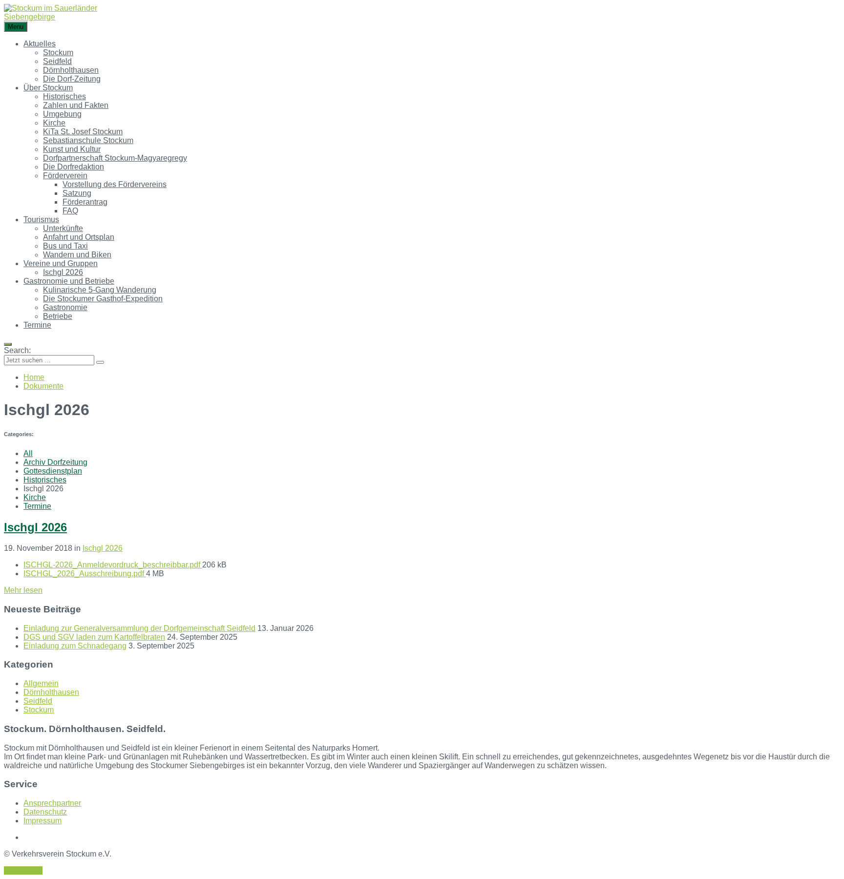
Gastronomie (65, 307)
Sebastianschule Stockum (88, 140)
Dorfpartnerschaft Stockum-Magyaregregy (115, 158)
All (28, 453)
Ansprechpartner (52, 803)
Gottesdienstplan (52, 471)
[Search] (100, 362)
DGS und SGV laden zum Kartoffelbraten (94, 637)
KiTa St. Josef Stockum (83, 131)
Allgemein (41, 683)
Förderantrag (85, 202)
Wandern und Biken (77, 255)
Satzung (77, 193)
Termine (37, 325)
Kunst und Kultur (72, 149)
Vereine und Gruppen (60, 263)
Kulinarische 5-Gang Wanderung (99, 290)
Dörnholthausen (71, 70)
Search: (17, 350)
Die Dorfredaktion (73, 167)
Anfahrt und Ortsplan (78, 237)
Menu (15, 26)
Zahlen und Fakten (75, 105)
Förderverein (65, 175)
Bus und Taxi (65, 246)
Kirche (54, 123)
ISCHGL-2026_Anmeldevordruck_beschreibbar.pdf (112, 565)
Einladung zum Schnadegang (75, 646)
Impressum (42, 820)
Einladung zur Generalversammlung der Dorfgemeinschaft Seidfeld (139, 628)
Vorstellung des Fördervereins (115, 184)
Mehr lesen (23, 590)
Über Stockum (48, 88)
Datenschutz (45, 812)
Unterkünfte (63, 228)
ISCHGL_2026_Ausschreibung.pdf (84, 573)
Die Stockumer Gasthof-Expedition (103, 298)
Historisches (64, 96)
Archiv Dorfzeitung (55, 462)
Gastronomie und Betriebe (68, 281)
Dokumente (43, 386)
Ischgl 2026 (63, 272)
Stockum (58, 52)
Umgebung (62, 114)
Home (33, 377)
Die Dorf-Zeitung (72, 79)
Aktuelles (39, 44)
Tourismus (41, 219)
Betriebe (57, 316)
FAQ (70, 211)
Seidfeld (57, 61)
